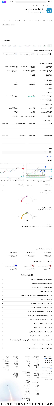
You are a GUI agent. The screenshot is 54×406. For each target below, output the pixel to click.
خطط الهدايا (28, 361)
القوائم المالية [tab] (45, 20)
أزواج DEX (37, 367)
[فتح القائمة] (52, 2)
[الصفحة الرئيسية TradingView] (49, 1)
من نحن (29, 376)
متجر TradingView (27, 385)
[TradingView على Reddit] (45, 362)
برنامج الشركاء (6, 368)
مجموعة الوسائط (27, 382)
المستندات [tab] (39, 20)
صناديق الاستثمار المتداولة (36, 363)
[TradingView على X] (51, 360)
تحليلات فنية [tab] (23, 20)
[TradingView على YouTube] (47, 360)
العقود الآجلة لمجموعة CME (26, 371)
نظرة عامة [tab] (50, 20)
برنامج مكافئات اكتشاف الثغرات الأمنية (25, 399)
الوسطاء (29, 365)
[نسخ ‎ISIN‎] (24, 116)
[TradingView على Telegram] (49, 362)
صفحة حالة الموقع (27, 400)
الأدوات (8, 357)
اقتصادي (38, 378)
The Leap (28, 367)
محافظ (38, 385)
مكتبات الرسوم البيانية (5, 358)
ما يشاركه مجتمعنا (15, 359)
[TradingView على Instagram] (45, 360)
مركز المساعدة (28, 380)
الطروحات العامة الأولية (35, 382)
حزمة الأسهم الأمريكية (26, 373)
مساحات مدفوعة (15, 377)
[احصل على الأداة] (11, 24)
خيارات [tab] (9, 20)
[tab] (34, 123)
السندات (38, 364)
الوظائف (29, 381)
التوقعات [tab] (18, 20)
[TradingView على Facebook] (49, 360)
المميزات (29, 357)
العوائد (38, 379)
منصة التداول (7, 363)
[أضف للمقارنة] (38, 54)
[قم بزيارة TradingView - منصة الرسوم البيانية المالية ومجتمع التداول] (6, 40)
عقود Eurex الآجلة (27, 372)
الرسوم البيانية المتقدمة (6, 362)
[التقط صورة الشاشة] (14, 24)
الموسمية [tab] (14, 20)
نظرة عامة (28, 364)
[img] (30, 12)
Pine (38, 368)
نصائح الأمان (28, 397)
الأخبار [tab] (35, 20)
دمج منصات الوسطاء (6, 367)
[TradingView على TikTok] (47, 362)
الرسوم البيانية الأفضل (35, 357)
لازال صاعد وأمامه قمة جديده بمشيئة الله (16, 178)
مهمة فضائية (28, 377)
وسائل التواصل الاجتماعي (15, 358)
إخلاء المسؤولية (28, 392)
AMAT (51, 178)
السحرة (16, 375)
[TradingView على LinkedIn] (51, 362)
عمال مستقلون (15, 376)
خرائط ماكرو (37, 388)
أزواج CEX (37, 366)
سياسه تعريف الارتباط (27, 394)
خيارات (38, 387)
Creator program (15, 362)
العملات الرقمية (36, 365)
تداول (17, 367)
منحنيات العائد (37, 386)
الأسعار (29, 358)
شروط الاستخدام (27, 391)
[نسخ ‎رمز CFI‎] (12, 116)
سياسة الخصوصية (27, 393)
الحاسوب (37, 394)
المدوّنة (29, 379)
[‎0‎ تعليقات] (31, 185)
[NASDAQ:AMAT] (51, 176)
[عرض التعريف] (46, 66)
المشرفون (16, 364)
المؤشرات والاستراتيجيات (15, 374)
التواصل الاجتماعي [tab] (30, 20)
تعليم (17, 368)
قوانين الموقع (16, 363)
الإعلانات (7, 366)
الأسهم (38, 372)
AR (10, 1)
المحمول (37, 393)
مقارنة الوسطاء (28, 366)
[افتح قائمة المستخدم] (8, 2)
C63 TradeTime (27, 388)
